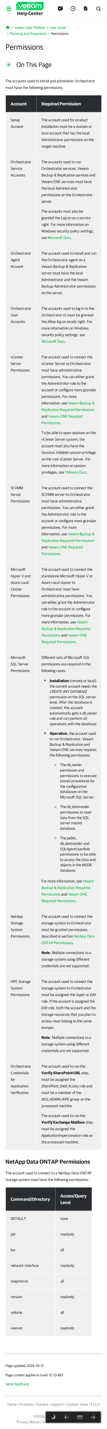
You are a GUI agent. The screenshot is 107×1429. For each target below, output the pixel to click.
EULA (95, 1404)
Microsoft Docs (59, 237)
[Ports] (93, 1417)
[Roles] (66, 1417)
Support (57, 1404)
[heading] (53, 1161)
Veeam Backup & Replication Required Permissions (65, 628)
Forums (42, 1404)
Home (12, 1404)
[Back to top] (80, 1417)
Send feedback (17, 1384)
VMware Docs (76, 472)
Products (26, 1404)
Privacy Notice (28, 1422)
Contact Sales (77, 1404)
